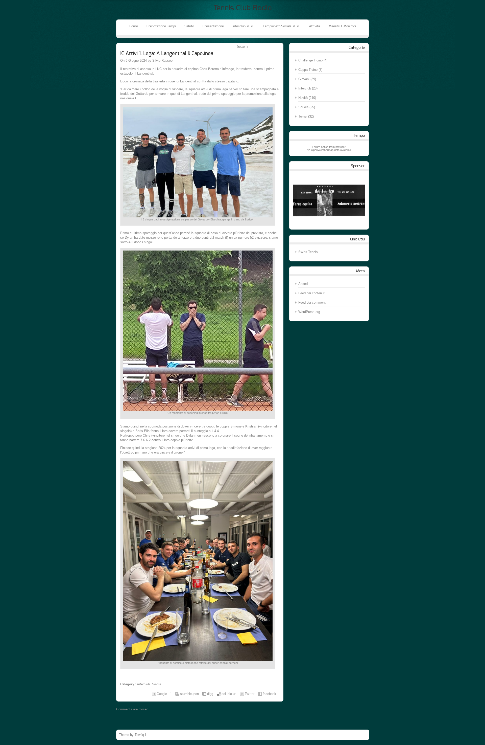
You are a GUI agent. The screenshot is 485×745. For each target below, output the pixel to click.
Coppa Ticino (308, 70)
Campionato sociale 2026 (281, 26)
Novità (156, 684)
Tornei (302, 116)
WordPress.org (309, 312)
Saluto (189, 26)
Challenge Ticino (310, 60)
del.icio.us (229, 694)
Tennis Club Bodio (242, 8)
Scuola (303, 107)
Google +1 (164, 694)
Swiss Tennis (308, 252)
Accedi (303, 284)
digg (210, 694)
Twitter (249, 694)
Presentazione (213, 26)
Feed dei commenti (312, 302)
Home (133, 26)
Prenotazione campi (161, 26)
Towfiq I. (141, 735)
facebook (269, 694)
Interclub (143, 684)
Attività (314, 26)
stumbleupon (189, 694)
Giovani (303, 79)
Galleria (242, 46)
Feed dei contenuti (311, 293)
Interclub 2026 (243, 26)
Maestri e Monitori (342, 26)
